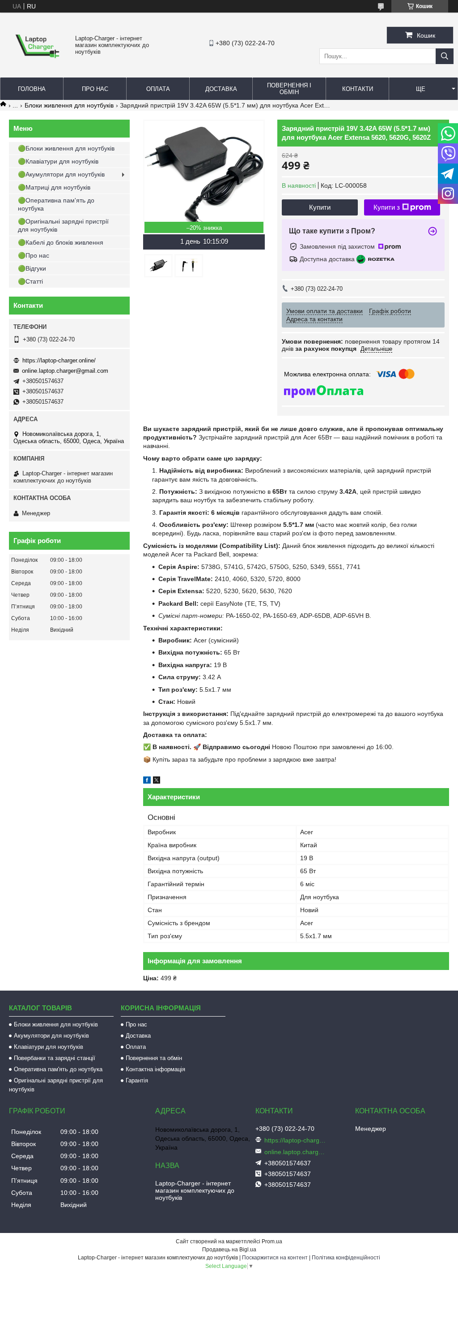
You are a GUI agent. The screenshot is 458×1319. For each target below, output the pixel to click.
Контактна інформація (155, 1069)
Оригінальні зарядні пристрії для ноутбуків (56, 1085)
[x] (156, 781)
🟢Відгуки (32, 268)
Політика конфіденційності (346, 1257)
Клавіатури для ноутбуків (48, 1046)
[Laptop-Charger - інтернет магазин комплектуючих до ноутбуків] (37, 63)
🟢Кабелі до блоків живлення (60, 242)
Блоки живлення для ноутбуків (69, 105)
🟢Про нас (33, 255)
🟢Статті (30, 281)
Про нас (95, 89)
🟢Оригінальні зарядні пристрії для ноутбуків (63, 225)
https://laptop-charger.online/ (59, 360)
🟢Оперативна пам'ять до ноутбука (56, 204)
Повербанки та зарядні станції (54, 1058)
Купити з (386, 207)
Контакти (357, 89)
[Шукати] (445, 56)
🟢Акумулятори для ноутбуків (61, 174)
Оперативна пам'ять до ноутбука (58, 1069)
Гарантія (137, 1080)
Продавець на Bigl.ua (229, 1249)
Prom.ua (272, 1241)
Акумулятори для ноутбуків (51, 1035)
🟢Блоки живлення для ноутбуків (66, 148)
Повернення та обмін (154, 1058)
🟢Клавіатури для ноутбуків (58, 161)
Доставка (221, 89)
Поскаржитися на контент (275, 1257)
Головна (32, 89)
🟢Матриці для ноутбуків (54, 187)
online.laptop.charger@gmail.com (65, 370)
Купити (320, 207)
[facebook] (147, 781)
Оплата (158, 89)
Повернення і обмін (289, 88)
